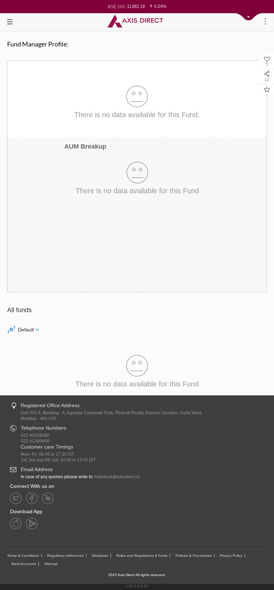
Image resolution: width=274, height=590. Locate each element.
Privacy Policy (231, 556)
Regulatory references (65, 556)
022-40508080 (35, 435)
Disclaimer (100, 556)
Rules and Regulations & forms (141, 556)
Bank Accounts (23, 564)
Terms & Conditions (23, 556)
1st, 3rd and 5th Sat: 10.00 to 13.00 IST (58, 460)
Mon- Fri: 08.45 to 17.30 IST (47, 454)
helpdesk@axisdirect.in (117, 476)
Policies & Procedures (194, 556)
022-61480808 (35, 441)
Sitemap (51, 564)
